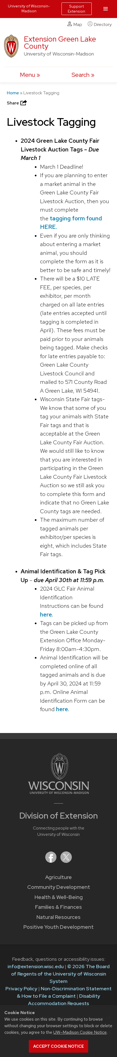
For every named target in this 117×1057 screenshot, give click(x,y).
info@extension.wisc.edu (36, 966)
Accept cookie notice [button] (58, 1046)
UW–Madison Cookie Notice (80, 1032)
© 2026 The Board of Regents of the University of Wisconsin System (60, 973)
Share (13, 103)
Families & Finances (58, 907)
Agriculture (58, 877)
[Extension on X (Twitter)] (66, 861)
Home (13, 93)
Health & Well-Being (59, 897)
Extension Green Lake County (60, 42)
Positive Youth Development (58, 927)
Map (77, 24)
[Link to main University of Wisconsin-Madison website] (58, 792)
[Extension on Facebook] (51, 861)
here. (46, 614)
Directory (103, 24)
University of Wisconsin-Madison (29, 8)
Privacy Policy (21, 988)
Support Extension (76, 9)
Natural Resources (58, 917)
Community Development (58, 887)
